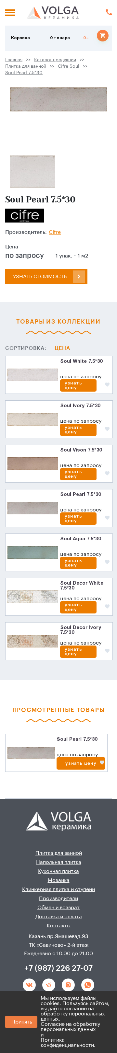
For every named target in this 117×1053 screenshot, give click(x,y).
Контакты (59, 925)
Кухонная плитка (58, 871)
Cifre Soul (68, 66)
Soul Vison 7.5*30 (81, 450)
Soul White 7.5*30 (81, 361)
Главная (13, 60)
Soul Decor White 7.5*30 (81, 585)
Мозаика (59, 880)
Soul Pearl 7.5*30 (24, 73)
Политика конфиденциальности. (68, 1042)
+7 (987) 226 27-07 (58, 968)
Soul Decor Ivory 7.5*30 (80, 630)
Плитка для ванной (25, 66)
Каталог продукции (55, 60)
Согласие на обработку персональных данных (70, 1027)
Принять (21, 1021)
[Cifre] (24, 215)
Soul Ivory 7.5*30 (80, 406)
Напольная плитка (58, 862)
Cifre (55, 232)
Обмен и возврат (58, 907)
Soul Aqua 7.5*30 (80, 539)
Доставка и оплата (58, 916)
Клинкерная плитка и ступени (58, 889)
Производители (58, 898)
